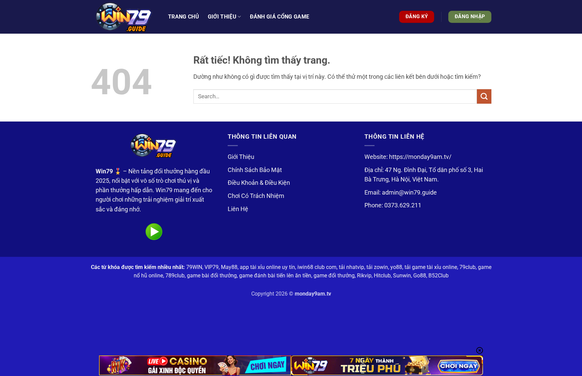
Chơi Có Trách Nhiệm (256, 196)
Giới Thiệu (241, 156)
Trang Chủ (183, 16)
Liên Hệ (238, 209)
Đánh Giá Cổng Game (280, 16)
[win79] (124, 16)
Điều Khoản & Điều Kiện (259, 182)
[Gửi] (484, 96)
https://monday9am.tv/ (420, 156)
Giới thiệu (222, 16)
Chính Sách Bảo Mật (255, 170)
